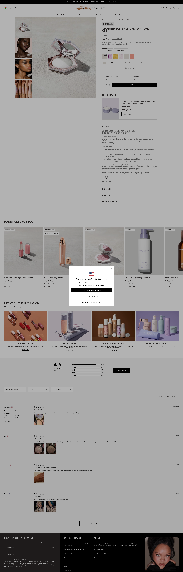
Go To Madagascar (91, 296)
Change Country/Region (91, 302)
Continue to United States (91, 290)
